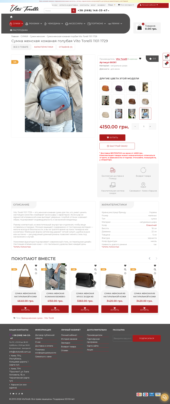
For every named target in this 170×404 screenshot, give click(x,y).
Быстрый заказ (118, 146)
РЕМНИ (115, 23)
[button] (156, 258)
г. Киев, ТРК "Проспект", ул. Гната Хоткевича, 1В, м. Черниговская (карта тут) (19, 374)
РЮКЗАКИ (34, 23)
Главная (15, 36)
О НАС (55, 5)
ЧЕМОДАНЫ (54, 23)
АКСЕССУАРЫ (76, 23)
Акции (90, 350)
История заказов (69, 339)
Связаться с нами (43, 356)
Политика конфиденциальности (45, 351)
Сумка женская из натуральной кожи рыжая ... (55, 296)
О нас (38, 342)
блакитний (151, 225)
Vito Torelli (121, 59)
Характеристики (43, 47)
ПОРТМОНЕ (97, 23)
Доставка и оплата (44, 346)
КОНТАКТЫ (84, 5)
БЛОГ (93, 5)
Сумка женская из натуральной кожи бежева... (144, 296)
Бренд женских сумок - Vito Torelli (37, 318)
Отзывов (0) (65, 47)
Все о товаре (20, 47)
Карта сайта (92, 346)
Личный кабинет (149, 5)
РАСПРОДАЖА (20, 30)
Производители (94, 335)
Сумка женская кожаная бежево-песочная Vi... (85, 296)
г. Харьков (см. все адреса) (18, 386)
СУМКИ (16, 23)
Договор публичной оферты (44, 336)
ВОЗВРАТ (101, 5)
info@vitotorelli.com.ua (20, 352)
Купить (113, 137)
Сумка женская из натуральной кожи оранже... (25, 296)
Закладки (65, 343)
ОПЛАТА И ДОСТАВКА (68, 5)
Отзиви (64, 350)
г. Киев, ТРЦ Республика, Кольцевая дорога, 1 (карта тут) (18, 360)
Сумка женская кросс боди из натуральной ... (115, 296)
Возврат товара (68, 346)
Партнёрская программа (93, 340)
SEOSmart (70, 399)
